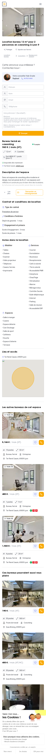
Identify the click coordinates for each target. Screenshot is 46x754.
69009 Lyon (20, 166)
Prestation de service (10, 212)
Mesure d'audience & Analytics (14, 741)
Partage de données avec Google (15, 739)
